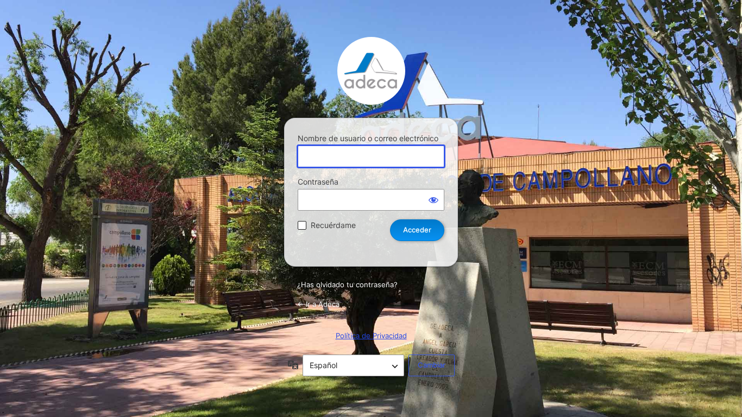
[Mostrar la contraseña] (433, 200)
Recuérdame (333, 225)
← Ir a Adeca (318, 304)
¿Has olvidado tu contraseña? (347, 284)
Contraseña (318, 181)
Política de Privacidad (371, 335)
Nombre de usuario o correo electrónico (368, 138)
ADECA (371, 71)
